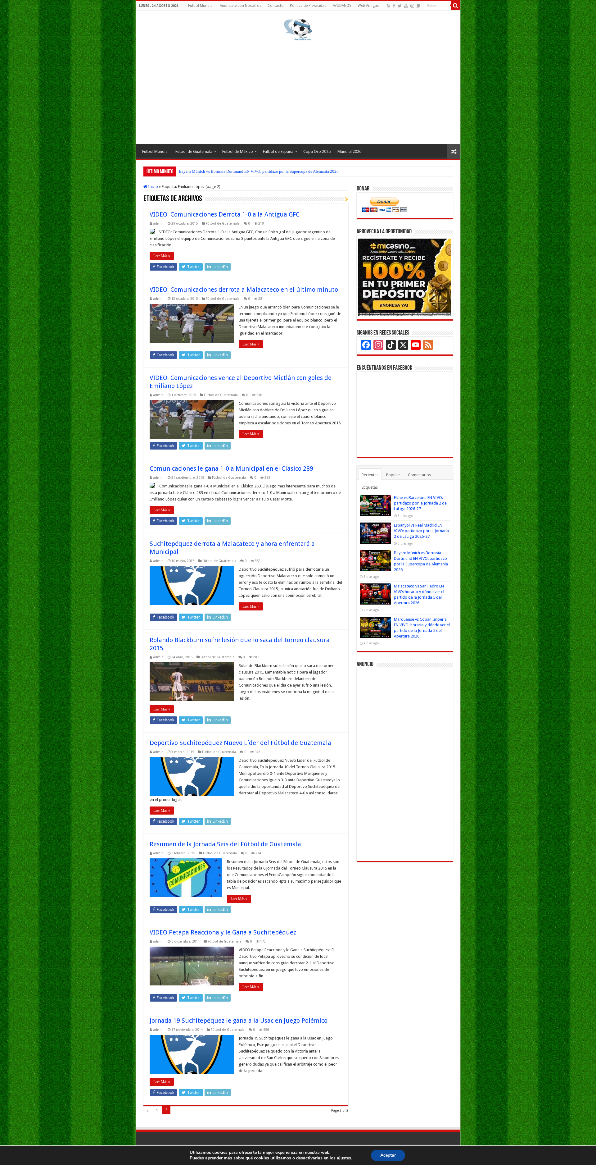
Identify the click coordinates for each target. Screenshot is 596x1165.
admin (158, 224)
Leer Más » (161, 256)
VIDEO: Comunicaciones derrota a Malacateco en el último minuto (244, 289)
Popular (393, 475)
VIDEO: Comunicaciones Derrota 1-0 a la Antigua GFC (225, 214)
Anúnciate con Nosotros (240, 5)
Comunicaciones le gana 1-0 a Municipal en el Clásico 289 (231, 468)
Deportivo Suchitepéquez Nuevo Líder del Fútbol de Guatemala (240, 743)
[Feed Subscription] (346, 199)
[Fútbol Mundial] (298, 29)
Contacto (276, 5)
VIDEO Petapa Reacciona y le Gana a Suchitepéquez (223, 932)
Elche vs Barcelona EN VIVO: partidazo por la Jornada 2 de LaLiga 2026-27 (420, 503)
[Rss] (388, 6)
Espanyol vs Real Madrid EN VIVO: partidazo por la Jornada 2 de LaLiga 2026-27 (421, 531)
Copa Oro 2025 (317, 151)
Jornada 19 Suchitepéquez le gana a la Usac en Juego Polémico (238, 1020)
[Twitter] (399, 6)
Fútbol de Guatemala (193, 151)
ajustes (344, 1158)
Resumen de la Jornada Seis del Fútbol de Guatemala (225, 844)
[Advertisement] (298, 91)
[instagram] (412, 6)
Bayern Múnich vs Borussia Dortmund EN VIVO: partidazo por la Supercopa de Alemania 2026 (259, 171)
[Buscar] (455, 5)
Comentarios (419, 475)
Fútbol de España (278, 151)
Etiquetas (370, 487)
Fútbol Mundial (201, 5)
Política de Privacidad (308, 5)
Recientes (370, 475)
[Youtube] (406, 6)
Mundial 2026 (349, 151)
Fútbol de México (237, 151)
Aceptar (388, 1155)
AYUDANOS (342, 5)
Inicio (152, 186)
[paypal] (418, 6)
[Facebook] (394, 6)
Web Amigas (368, 5)
